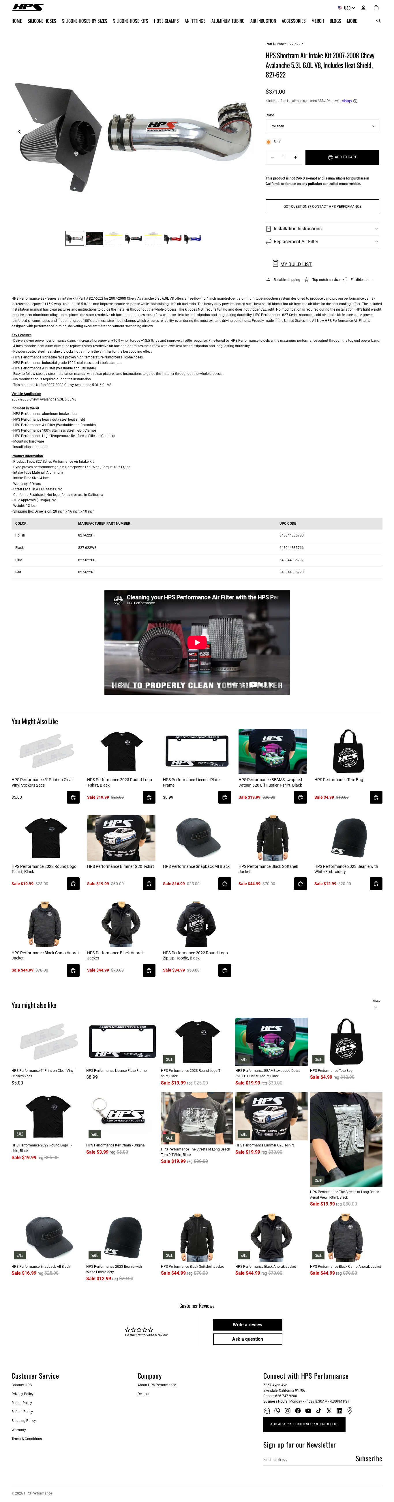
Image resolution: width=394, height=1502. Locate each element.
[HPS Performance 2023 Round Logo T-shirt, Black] (121, 751)
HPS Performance (38, 1493)
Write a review (247, 1324)
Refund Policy (22, 1412)
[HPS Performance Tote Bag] (348, 751)
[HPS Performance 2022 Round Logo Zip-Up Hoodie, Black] (197, 924)
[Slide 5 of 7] (153, 238)
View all (376, 1004)
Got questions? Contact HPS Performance (322, 207)
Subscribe (369, 1458)
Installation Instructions (298, 228)
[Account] (363, 7)
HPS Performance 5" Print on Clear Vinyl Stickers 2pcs (42, 782)
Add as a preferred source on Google (304, 1424)
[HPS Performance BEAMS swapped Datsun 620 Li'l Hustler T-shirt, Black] (273, 751)
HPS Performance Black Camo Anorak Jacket (46, 955)
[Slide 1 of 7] (74, 238)
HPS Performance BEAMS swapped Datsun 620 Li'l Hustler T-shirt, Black (270, 782)
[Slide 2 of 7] (94, 238)
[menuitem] (352, 20)
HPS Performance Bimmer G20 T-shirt (120, 866)
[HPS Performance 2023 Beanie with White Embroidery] (348, 838)
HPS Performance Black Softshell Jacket (268, 869)
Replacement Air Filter (296, 241)
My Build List (296, 264)
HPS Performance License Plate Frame (191, 782)
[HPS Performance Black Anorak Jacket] (121, 924)
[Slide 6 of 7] (172, 238)
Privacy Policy (22, 1394)
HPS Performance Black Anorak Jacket (115, 955)
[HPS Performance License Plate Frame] (197, 751)
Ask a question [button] (247, 1339)
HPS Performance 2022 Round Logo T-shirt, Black (44, 869)
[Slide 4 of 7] (133, 238)
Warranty (19, 1430)
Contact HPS (22, 1385)
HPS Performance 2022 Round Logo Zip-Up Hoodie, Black (195, 955)
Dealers (143, 1394)
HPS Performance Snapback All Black (196, 866)
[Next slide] (249, 132)
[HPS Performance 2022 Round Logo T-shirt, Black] (46, 838)
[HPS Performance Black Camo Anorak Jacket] (46, 924)
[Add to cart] (73, 797)
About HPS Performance (157, 1385)
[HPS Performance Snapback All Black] (197, 838)
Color (270, 115)
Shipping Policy (24, 1421)
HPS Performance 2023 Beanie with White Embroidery (346, 869)
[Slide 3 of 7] (114, 238)
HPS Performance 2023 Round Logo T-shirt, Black (119, 782)
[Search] (378, 20)
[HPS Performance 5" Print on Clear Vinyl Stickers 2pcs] (46, 751)
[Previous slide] (18, 132)
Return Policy (22, 1403)
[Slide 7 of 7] (192, 238)
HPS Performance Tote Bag (338, 779)
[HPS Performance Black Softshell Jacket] (273, 838)
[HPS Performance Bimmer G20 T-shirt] (121, 838)
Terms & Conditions (27, 1439)
